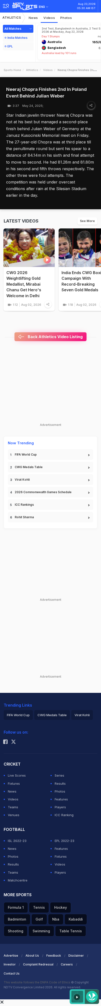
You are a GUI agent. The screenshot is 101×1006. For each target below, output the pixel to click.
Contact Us (12, 973)
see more (87, 221)
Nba (55, 919)
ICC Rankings (24, 504)
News (33, 18)
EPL (10, 46)
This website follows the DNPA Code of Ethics (37, 982)
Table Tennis (70, 931)
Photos (66, 18)
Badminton (17, 919)
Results (60, 783)
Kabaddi (76, 919)
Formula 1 (16, 907)
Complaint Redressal (38, 964)
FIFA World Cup (26, 454)
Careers (67, 964)
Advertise (11, 955)
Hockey (60, 907)
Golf (39, 919)
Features (61, 799)
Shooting (15, 931)
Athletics (11, 17)
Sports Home (12, 70)
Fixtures (14, 783)
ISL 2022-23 (17, 841)
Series (59, 775)
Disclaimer (76, 955)
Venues (13, 815)
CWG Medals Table (29, 467)
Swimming (41, 931)
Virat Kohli (22, 479)
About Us (32, 955)
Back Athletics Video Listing (55, 336)
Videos (49, 18)
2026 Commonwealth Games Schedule (43, 492)
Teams (13, 807)
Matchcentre (17, 880)
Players (60, 807)
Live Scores (17, 775)
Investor (10, 964)
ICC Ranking (64, 815)
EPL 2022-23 (64, 841)
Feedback (53, 955)
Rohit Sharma (24, 517)
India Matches (17, 38)
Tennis (39, 907)
